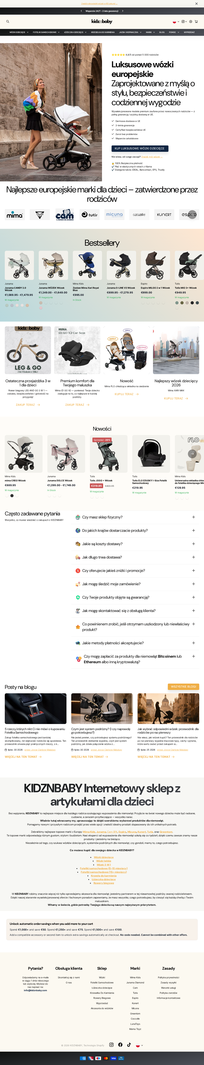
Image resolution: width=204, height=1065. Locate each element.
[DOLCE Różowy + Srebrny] (49, 496)
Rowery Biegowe (101, 998)
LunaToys (135, 1024)
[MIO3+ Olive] (182, 303)
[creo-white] (17, 496)
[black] (12, 496)
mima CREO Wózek (15, 480)
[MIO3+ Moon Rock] (187, 303)
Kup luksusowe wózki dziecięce (140, 148)
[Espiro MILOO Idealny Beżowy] (163, 303)
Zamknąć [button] (196, 3)
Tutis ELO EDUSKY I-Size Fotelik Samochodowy (149, 481)
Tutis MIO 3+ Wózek (186, 287)
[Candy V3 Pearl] (17, 305)
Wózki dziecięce (17, 32)
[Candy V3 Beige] (27, 305)
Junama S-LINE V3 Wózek (121, 287)
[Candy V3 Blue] (12, 305)
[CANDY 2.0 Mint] (7, 305)
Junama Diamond (135, 982)
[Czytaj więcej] (184, 22)
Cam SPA (112, 831)
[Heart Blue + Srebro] (61, 303)
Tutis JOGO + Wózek (101, 480)
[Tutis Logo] (90, 214)
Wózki (102, 977)
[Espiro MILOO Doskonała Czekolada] (148, 303)
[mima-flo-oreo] (187, 498)
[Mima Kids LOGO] (15, 214)
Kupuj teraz (125, 394)
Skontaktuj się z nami (69, 977)
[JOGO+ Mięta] (92, 497)
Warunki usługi (168, 987)
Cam (135, 987)
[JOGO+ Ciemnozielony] (97, 497)
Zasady (168, 968)
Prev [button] (71, 11)
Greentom (135, 1013)
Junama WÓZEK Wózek (51, 287)
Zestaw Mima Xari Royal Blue (86, 289)
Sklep (102, 968)
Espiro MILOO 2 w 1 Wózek (155, 287)
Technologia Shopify (94, 1045)
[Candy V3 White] (22, 305)
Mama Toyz (135, 1029)
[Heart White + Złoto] (46, 303)
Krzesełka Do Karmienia (103, 32)
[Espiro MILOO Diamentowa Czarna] (143, 303)
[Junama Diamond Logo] (40, 214)
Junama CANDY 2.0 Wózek (15, 289)
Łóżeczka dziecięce (73, 32)
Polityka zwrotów (168, 992)
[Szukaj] (7, 21)
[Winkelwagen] (196, 22)
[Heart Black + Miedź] (51, 303)
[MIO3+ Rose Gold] (192, 303)
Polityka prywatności (168, 977)
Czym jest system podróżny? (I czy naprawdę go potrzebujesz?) (100, 730)
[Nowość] (127, 350)
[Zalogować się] (190, 22)
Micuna (135, 1008)
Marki (149, 32)
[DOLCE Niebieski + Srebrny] (54, 496)
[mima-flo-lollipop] (182, 498)
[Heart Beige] (41, 303)
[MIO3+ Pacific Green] (197, 303)
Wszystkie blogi (183, 687)
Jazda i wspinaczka (128, 32)
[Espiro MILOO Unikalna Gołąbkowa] (153, 303)
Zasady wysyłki (168, 982)
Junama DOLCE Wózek (59, 480)
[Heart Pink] (41, 308)
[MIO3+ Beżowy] (177, 308)
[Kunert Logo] (164, 214)
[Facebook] (120, 1045)
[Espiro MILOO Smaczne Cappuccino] (158, 303)
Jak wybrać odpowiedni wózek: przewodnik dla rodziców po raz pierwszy (168, 730)
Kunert (135, 1003)
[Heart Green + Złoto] (56, 303)
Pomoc (172, 32)
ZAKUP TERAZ (26, 405)
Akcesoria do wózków (102, 1008)
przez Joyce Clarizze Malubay (40, 749)
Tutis (135, 992)
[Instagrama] (111, 1045)
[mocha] (7, 496)
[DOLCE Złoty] (60, 496)
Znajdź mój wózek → (152, 156)
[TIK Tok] (129, 1045)
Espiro (135, 998)
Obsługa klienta (68, 968)
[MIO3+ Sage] (177, 303)
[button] (192, 214)
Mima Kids (135, 977)
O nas (69, 982)
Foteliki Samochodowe (44, 32)
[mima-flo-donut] (177, 498)
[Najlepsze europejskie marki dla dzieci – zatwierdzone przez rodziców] (65, 214)
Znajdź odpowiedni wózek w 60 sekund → (99, 3)
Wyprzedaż (189, 32)
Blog (161, 32)
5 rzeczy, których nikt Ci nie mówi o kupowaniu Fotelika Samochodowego (35, 730)
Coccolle (135, 1018)
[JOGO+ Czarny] (102, 497)
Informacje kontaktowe (168, 998)
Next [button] (132, 11)
